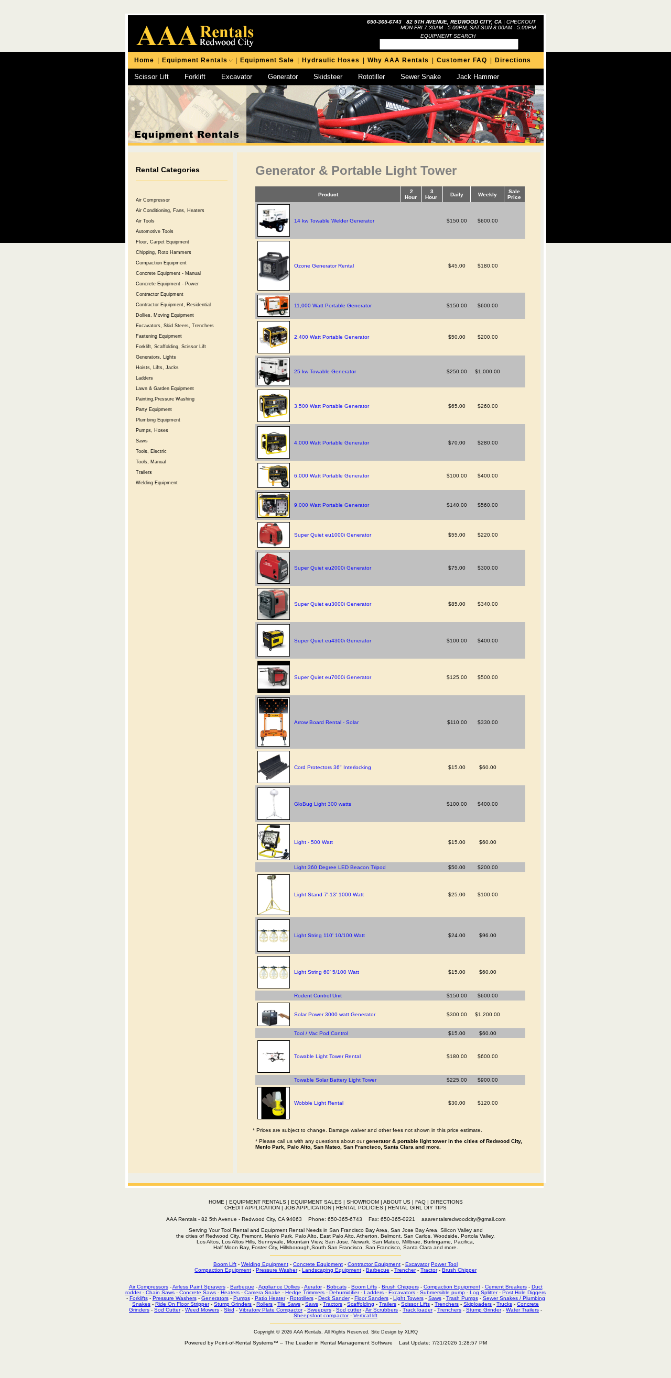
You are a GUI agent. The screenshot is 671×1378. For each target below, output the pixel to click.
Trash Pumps (462, 1298)
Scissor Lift (151, 77)
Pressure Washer (276, 1270)
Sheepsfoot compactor (321, 1315)
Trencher (405, 1270)
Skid (229, 1310)
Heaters (230, 1292)
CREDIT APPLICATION (252, 1207)
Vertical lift (365, 1315)
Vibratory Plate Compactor (270, 1310)
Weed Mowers (202, 1310)
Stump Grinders (233, 1304)
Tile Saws (288, 1304)
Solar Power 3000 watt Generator (334, 1014)
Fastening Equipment (159, 336)
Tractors (332, 1304)
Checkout (521, 22)
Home (144, 60)
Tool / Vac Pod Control (321, 1033)
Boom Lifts (364, 1287)
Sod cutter (348, 1310)
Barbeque (242, 1287)
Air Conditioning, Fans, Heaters (170, 210)
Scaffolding (360, 1304)
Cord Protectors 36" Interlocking (332, 767)
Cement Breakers (506, 1287)
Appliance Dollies (279, 1287)
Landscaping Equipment (331, 1270)
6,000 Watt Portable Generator (331, 476)
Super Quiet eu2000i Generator (332, 568)
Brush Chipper (459, 1270)
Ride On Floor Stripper (182, 1304)
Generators (215, 1298)
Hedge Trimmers (304, 1292)
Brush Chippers (400, 1287)
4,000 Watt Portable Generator (331, 443)
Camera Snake (262, 1292)
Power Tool (444, 1264)
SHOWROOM (363, 1202)
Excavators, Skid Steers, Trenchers (175, 325)
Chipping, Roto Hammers (163, 252)
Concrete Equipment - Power (167, 283)
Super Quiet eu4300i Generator (332, 640)
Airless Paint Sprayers (198, 1287)
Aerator (313, 1287)
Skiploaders (477, 1304)
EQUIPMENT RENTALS (257, 1202)
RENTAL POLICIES (359, 1207)
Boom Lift (224, 1264)
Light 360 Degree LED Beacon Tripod (340, 867)
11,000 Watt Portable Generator (333, 305)
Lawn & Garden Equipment (165, 388)
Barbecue (377, 1270)
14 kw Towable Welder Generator (334, 221)
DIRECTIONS (446, 1202)
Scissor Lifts (415, 1304)
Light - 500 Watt (313, 842)
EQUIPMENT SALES (316, 1202)
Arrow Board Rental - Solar (326, 722)
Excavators (401, 1292)
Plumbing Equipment (158, 420)
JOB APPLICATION (308, 1207)
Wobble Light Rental (318, 1103)
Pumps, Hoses (152, 430)
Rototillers (301, 1298)
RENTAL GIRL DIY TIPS (417, 1207)
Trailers (144, 472)
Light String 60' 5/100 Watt (326, 972)
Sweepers (319, 1310)
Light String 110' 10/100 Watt (329, 935)
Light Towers (408, 1298)
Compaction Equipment (161, 262)
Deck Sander (334, 1298)
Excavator (236, 77)
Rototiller (371, 77)
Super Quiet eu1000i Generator (332, 535)
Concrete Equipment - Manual (168, 273)
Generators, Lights (156, 357)
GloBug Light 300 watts (322, 804)
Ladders (144, 378)
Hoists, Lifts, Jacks (157, 367)
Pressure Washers (175, 1298)
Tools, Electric (151, 451)
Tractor (428, 1270)
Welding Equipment (157, 482)
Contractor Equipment (159, 294)
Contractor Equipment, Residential (173, 304)
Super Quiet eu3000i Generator (332, 604)
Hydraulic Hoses (331, 60)
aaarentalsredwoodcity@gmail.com (463, 1219)
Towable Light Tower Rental (327, 1056)
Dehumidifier (344, 1292)
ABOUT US (396, 1202)
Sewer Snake (421, 77)
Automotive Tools (155, 231)
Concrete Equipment (318, 1264)
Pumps (241, 1298)
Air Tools (145, 221)
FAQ (420, 1202)
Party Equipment (154, 409)
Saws (142, 440)
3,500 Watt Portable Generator (331, 406)
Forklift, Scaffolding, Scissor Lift (171, 346)
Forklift (195, 77)
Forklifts (138, 1298)
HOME (216, 1202)
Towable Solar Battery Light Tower (335, 1080)
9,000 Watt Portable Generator (331, 505)
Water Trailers (522, 1310)
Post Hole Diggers (524, 1292)
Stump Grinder (483, 1310)
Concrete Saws (197, 1292)
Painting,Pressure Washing (165, 399)
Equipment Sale (267, 60)
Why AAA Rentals (398, 60)
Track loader (417, 1310)
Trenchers (447, 1304)
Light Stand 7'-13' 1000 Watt (329, 894)
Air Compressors (148, 1287)
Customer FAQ (462, 60)
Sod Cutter (167, 1310)
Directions (513, 60)
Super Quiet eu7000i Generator (332, 677)
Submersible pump (442, 1292)
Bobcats (337, 1287)
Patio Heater (270, 1298)
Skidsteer (327, 77)
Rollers (264, 1304)
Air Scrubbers (381, 1310)
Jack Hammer (478, 77)
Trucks (504, 1304)
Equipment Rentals (195, 60)
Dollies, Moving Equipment (165, 315)
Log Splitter (483, 1292)
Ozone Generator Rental (324, 266)
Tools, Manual (151, 461)
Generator (283, 77)
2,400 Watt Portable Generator (331, 337)
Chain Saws (160, 1292)
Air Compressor (153, 200)
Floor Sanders (371, 1298)
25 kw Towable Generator (325, 371)
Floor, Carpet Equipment (162, 242)
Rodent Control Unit (318, 995)
